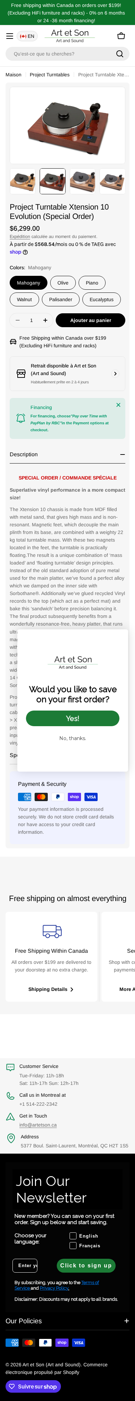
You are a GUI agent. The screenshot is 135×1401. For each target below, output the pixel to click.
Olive (63, 283)
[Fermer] (118, 405)
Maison (13, 74)
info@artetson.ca (38, 1125)
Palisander (60, 299)
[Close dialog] (119, 638)
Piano (92, 283)
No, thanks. (72, 738)
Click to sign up (86, 1265)
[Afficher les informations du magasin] (115, 374)
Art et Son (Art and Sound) (51, 1364)
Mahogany (28, 283)
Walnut (24, 299)
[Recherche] (120, 54)
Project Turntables (50, 74)
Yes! (72, 718)
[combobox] (67, 54)
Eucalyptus (102, 299)
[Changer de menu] (10, 36)
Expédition (20, 236)
